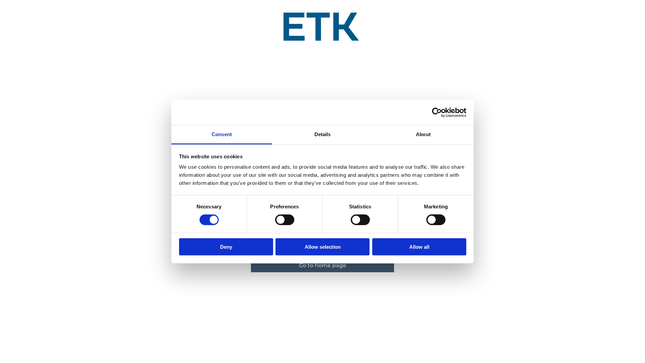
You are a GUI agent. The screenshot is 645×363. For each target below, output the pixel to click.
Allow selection (323, 247)
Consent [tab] (222, 134)
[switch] (284, 219)
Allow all (419, 247)
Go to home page (322, 265)
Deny (226, 247)
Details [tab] (322, 134)
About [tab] (423, 134)
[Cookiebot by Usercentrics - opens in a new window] (436, 112)
